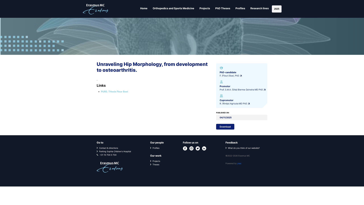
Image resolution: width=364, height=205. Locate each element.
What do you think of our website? (244, 148)
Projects (204, 8)
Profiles (240, 8)
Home (143, 8)
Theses (156, 164)
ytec (239, 163)
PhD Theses (222, 8)
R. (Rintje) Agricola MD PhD (233, 103)
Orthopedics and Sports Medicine (173, 8)
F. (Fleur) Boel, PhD (229, 75)
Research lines (259, 8)
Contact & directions (108, 148)
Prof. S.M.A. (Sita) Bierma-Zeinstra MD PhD (241, 89)
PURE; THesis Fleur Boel (114, 91)
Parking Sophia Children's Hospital (115, 151)
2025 (276, 9)
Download (225, 126)
